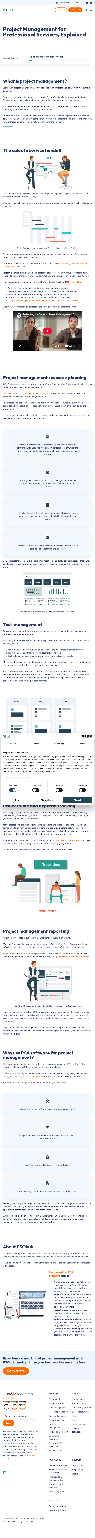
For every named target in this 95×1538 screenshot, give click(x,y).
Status (75, 1474)
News (74, 1420)
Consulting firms (56, 1491)
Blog (74, 1416)
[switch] (35, 790)
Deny (17, 800)
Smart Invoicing (56, 1420)
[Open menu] (91, 10)
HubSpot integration (58, 1432)
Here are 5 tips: (75, 282)
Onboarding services (81, 1407)
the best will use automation (69, 840)
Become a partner (57, 1506)
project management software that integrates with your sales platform (45, 300)
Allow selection (47, 800)
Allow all (77, 800)
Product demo (78, 1399)
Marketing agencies (58, 1465)
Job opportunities (80, 1412)
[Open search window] (86, 10)
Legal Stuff (20, 1519)
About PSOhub (79, 1403)
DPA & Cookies (9, 1519)
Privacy (29, 1519)
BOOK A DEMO (75, 10)
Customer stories (80, 1424)
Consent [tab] (12, 744)
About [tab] (82, 744)
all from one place (31, 1076)
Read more (47, 911)
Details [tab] (36, 744)
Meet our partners (57, 1510)
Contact (78, 3)
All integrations (56, 1450)
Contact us (77, 1465)
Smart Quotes (55, 1399)
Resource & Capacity (59, 1412)
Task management (57, 1407)
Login (55, 3)
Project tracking (56, 1403)
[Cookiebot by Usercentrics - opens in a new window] (81, 736)
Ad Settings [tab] (59, 744)
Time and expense (57, 1416)
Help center (66, 3)
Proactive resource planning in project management (27, 393)
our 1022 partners (18, 756)
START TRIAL (61, 10)
